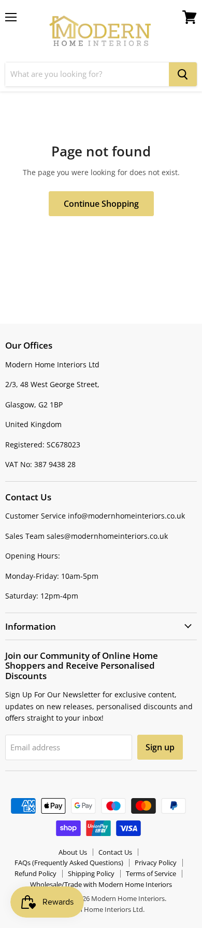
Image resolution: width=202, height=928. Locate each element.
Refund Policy (35, 873)
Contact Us (115, 852)
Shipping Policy (91, 873)
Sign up (160, 747)
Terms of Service (151, 873)
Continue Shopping (101, 203)
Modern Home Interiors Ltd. (101, 909)
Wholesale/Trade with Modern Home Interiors (101, 884)
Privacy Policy (156, 862)
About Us (73, 852)
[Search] (183, 74)
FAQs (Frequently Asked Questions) (69, 862)
